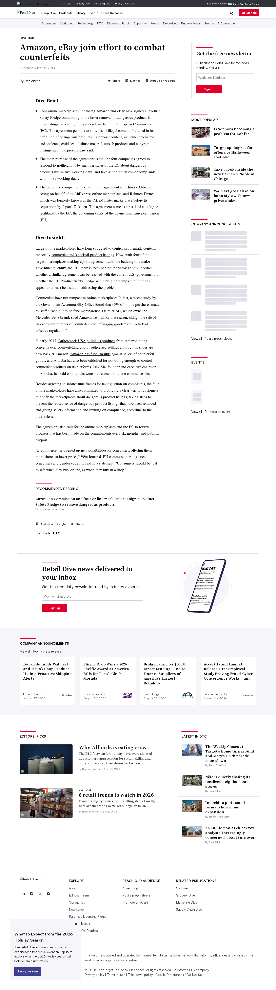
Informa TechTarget (155, 955)
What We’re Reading (83, 931)
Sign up (251, 12)
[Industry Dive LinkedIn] (23, 893)
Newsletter (76, 909)
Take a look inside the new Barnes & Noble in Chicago (234, 174)
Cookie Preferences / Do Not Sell (179, 975)
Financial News (191, 23)
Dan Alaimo (32, 81)
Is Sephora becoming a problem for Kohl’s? (234, 131)
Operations (48, 23)
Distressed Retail (118, 23)
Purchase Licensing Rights (87, 916)
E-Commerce (226, 23)
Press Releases (112, 13)
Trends (209, 23)
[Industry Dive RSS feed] (48, 893)
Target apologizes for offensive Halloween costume (233, 152)
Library (81, 13)
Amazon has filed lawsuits (90, 353)
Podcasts (66, 13)
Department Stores (146, 23)
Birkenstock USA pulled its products (86, 340)
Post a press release (218, 338)
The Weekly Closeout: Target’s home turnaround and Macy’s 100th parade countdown (229, 753)
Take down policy (140, 975)
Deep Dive (48, 13)
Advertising (130, 888)
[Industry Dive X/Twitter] (40, 893)
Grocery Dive (83, 3)
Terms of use (116, 975)
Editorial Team (79, 895)
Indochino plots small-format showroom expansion (225, 807)
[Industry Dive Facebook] (31, 893)
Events (93, 13)
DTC (100, 23)
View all (196, 338)
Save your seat (28, 971)
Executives (170, 23)
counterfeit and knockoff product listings (83, 254)
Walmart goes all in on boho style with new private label (234, 196)
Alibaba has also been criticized (78, 360)
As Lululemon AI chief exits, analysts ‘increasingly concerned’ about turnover (230, 832)
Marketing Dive (102, 3)
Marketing (67, 23)
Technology (85, 23)
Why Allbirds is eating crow (113, 747)
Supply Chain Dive (124, 3)
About (73, 888)
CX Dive (67, 3)
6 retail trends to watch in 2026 (116, 795)
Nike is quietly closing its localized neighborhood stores (227, 781)
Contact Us (77, 902)
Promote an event (217, 412)
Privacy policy (94, 975)
